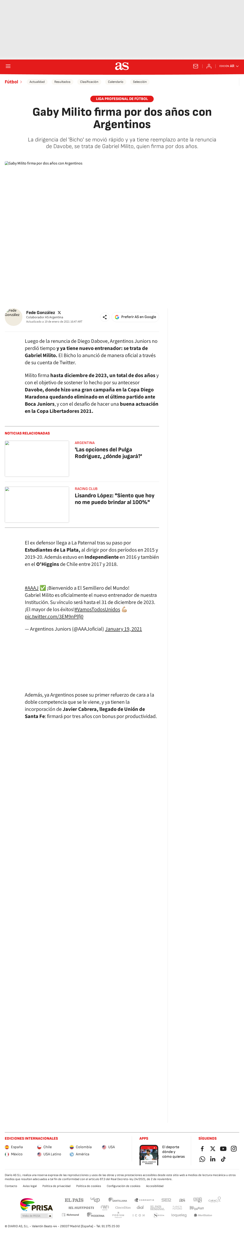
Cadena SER (166, 1200)
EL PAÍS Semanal (157, 1208)
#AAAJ (32, 588)
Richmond (70, 1215)
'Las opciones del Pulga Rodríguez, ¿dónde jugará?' (108, 453)
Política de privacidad (56, 1186)
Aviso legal (30, 1186)
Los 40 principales (95, 1200)
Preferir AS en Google (138, 317)
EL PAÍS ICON (138, 1215)
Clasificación (89, 82)
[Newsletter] (195, 66)
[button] (105, 317)
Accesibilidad (154, 1186)
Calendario (115, 82)
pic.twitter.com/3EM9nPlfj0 (54, 616)
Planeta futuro (177, 1208)
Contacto (11, 1186)
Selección (140, 82)
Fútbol (11, 82)
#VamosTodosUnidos (97, 609)
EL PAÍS (74, 1200)
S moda (159, 1215)
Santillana (117, 1200)
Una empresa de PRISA (36, 1204)
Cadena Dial (140, 1208)
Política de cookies (88, 1186)
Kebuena (196, 1208)
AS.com (182, 1200)
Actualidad (37, 82)
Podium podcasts (118, 1215)
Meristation (203, 1215)
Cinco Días (123, 1208)
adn (197, 1200)
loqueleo (179, 1215)
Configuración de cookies (123, 1186)
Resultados (62, 82)
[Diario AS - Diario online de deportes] (122, 66)
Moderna (96, 1215)
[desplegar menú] (8, 66)
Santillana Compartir (144, 1200)
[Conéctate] (209, 66)
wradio (105, 1208)
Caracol (214, 1200)
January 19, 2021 (123, 629)
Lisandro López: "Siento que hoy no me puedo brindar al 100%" (115, 499)
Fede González (40, 312)
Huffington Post (81, 1208)
